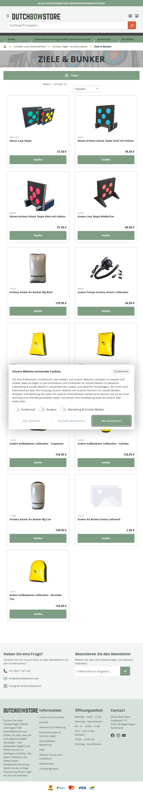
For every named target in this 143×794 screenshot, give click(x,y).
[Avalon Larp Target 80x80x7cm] (106, 192)
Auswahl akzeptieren (71, 421)
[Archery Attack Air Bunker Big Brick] (38, 268)
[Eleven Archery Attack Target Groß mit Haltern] (106, 117)
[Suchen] (132, 25)
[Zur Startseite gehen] (36, 16)
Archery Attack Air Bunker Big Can (30, 519)
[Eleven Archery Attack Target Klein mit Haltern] (38, 192)
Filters (74, 75)
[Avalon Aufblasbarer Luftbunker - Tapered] (38, 344)
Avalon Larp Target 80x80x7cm (96, 216)
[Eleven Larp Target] (38, 117)
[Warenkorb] (137, 15)
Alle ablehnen (31, 421)
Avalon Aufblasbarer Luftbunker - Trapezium (36, 443)
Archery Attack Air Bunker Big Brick (31, 292)
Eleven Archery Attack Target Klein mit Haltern (38, 216)
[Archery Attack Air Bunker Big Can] (38, 495)
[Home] (5, 46)
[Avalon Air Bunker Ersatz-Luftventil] (106, 495)
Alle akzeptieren (111, 421)
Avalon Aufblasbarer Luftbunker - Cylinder (103, 443)
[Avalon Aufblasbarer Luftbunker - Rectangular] (106, 344)
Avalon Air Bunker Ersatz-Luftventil (99, 519)
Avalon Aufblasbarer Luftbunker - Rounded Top (36, 597)
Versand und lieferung (52, 727)
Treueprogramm (48, 768)
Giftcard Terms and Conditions (50, 756)
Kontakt (43, 722)
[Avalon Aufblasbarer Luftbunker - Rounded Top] (38, 571)
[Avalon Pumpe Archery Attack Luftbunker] (106, 268)
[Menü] (7, 15)
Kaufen (38, 159)
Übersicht (122, 371)
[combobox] (67, 25)
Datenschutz (46, 763)
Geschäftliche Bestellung (47, 742)
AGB (41, 749)
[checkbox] (23, 409)
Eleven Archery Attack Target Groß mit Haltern (106, 140)
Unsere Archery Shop (51, 717)
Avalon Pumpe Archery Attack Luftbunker (103, 292)
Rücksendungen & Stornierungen (50, 734)
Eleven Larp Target (21, 140)
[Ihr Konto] (130, 15)
